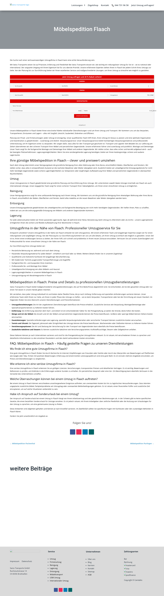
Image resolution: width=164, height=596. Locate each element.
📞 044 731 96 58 (120, 5)
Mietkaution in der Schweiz (27, 505)
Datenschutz (27, 561)
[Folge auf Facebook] (72, 432)
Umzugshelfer (20, 525)
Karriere (91, 565)
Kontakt (105, 5)
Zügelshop (93, 5)
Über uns (91, 559)
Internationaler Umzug (59, 580)
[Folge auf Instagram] (79, 432)
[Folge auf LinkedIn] (85, 432)
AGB (89, 574)
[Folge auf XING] (91, 432)
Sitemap (91, 571)
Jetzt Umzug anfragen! (142, 5)
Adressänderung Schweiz (26, 486)
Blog (89, 562)
